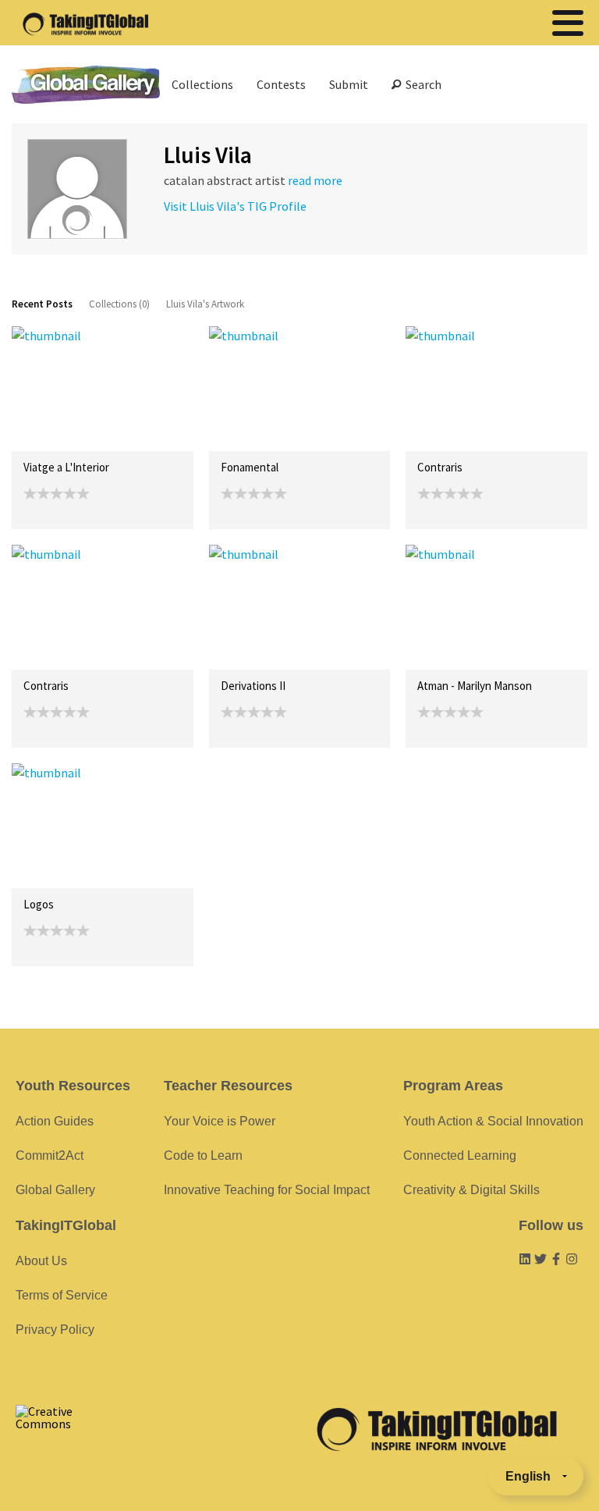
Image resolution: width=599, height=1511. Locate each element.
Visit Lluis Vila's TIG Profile (235, 206)
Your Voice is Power (219, 1121)
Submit (348, 84)
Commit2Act (49, 1155)
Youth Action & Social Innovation (493, 1121)
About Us (41, 1260)
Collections (202, 84)
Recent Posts (42, 304)
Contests (281, 84)
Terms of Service (62, 1295)
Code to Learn (203, 1155)
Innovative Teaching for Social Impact (267, 1189)
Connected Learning (459, 1155)
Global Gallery (86, 85)
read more (315, 180)
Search (421, 84)
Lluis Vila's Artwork (205, 304)
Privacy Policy (55, 1329)
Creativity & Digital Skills (471, 1189)
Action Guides (55, 1121)
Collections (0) (119, 304)
